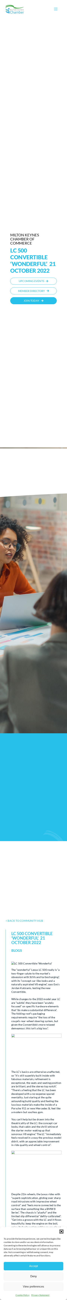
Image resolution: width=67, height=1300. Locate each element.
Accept (33, 1266)
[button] (61, 1231)
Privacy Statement (40, 1295)
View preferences (33, 1286)
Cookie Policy (22, 1295)
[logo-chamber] (15, 5)
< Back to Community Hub (24, 920)
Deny (33, 1276)
